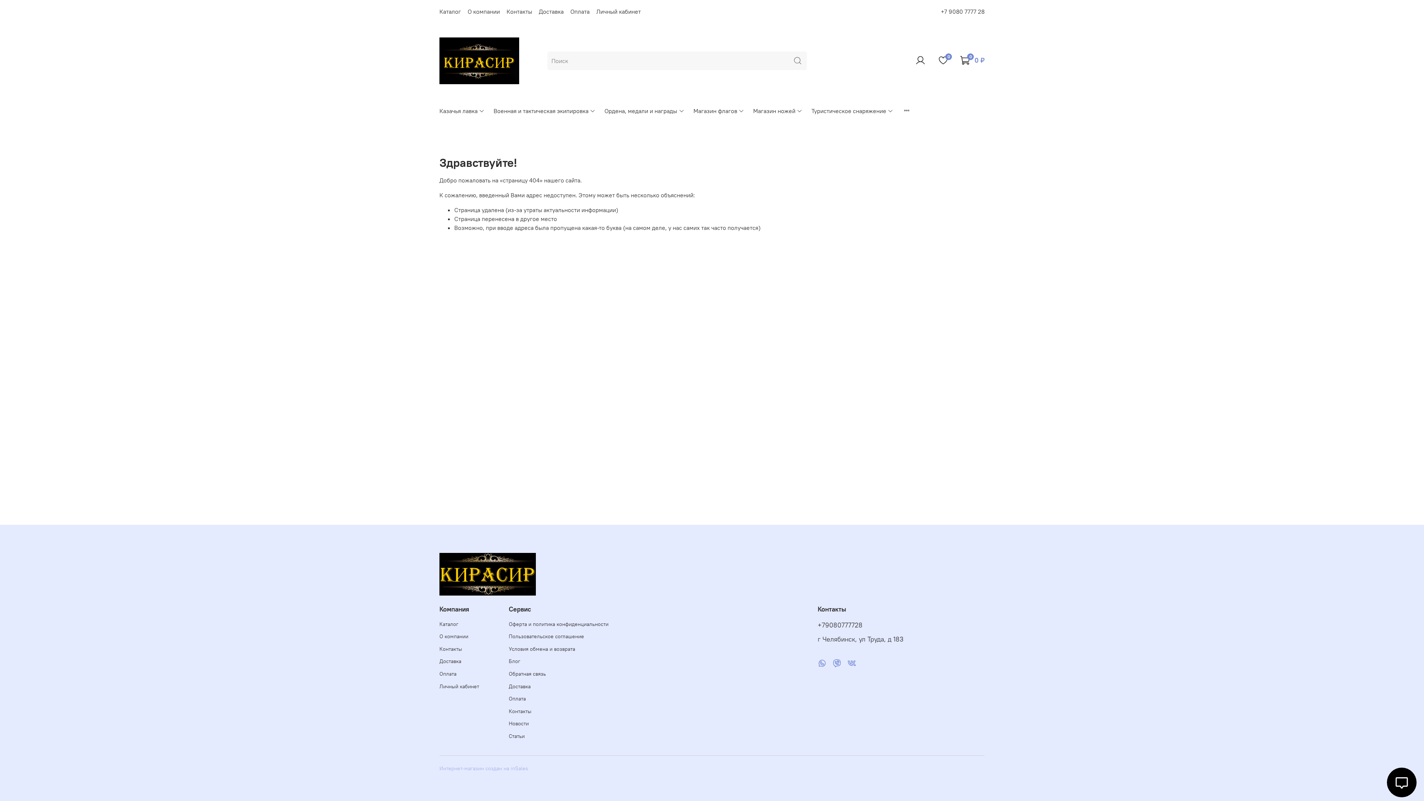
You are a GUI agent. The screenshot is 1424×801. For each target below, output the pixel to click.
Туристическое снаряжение (848, 111)
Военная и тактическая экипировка (541, 111)
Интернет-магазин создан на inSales (483, 768)
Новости (519, 723)
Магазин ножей (774, 111)
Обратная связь (527, 673)
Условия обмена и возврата (542, 649)
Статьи (517, 736)
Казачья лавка (458, 111)
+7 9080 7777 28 (963, 11)
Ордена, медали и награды (640, 111)
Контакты (519, 11)
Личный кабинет (618, 11)
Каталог (450, 11)
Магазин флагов (715, 111)
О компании (484, 11)
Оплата (580, 11)
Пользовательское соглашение (546, 636)
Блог (514, 661)
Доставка (551, 11)
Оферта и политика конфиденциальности (559, 624)
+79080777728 (840, 625)
